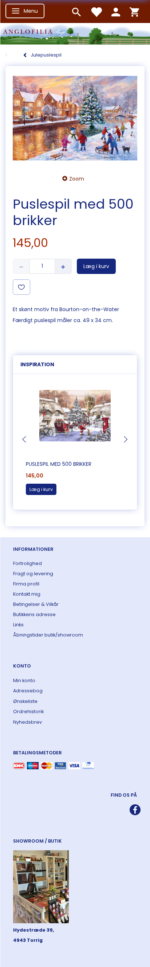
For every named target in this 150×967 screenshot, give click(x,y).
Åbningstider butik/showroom (48, 635)
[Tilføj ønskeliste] (21, 287)
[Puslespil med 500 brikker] (75, 118)
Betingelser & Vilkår (36, 604)
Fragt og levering (33, 573)
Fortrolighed (27, 563)
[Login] (116, 11)
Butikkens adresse (34, 614)
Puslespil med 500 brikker (58, 464)
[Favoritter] (96, 11)
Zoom (76, 178)
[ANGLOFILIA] (75, 33)
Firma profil (26, 584)
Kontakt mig (26, 594)
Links (18, 625)
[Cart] (134, 11)
